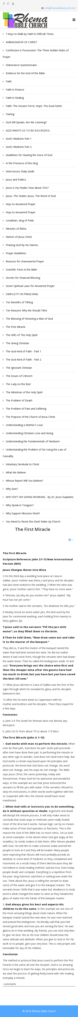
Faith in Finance (14, 89)
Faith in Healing (14, 97)
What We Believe (15, 472)
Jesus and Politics (15, 179)
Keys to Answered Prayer (20, 204)
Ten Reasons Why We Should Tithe (26, 310)
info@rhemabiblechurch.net (60, 8)
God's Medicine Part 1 (18, 138)
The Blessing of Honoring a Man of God (29, 318)
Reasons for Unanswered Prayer (24, 261)
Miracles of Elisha (15, 228)
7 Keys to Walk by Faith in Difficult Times (29, 34)
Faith (8, 81)
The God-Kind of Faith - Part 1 (23, 351)
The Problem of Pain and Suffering (25, 408)
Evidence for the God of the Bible (25, 73)
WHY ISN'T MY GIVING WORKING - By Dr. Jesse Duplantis (39, 497)
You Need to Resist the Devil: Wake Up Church (32, 521)
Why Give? (11, 489)
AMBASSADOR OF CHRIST (21, 42)
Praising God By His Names (21, 245)
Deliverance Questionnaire (21, 65)
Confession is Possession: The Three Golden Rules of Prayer (36, 54)
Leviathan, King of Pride (19, 220)
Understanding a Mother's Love (24, 425)
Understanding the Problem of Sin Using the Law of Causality (34, 453)
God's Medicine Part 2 (18, 147)
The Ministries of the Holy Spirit (24, 392)
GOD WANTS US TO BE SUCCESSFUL (27, 130)
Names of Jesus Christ (18, 237)
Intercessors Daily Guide (19, 171)
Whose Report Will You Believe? (24, 480)
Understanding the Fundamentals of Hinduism (32, 441)
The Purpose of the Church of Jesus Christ (30, 417)
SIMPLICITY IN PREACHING (21, 294)
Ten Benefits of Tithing (19, 302)
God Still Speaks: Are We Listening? (26, 122)
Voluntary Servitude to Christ (22, 464)
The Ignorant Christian (18, 367)
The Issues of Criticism (18, 376)
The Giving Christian (17, 343)
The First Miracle (15, 327)
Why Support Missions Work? (22, 513)
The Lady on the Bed (17, 384)
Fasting (9, 114)
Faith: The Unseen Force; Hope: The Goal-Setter (33, 106)
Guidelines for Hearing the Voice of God (28, 155)
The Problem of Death (18, 400)
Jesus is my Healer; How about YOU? (27, 187)
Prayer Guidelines (15, 253)
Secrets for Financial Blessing (22, 277)
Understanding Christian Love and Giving (29, 433)
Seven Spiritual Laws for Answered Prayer (30, 286)
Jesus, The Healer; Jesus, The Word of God (30, 196)
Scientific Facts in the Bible (21, 269)
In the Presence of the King (21, 163)
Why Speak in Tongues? (19, 505)
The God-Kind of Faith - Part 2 (23, 359)
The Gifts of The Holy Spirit (21, 335)
